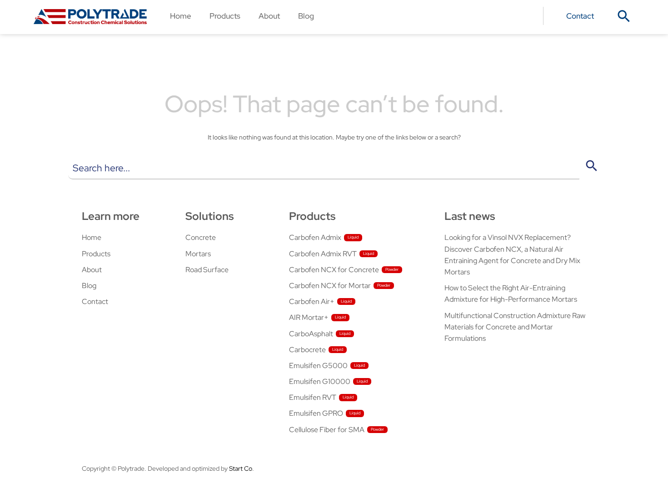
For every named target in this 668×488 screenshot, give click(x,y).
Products (224, 15)
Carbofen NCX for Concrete (334, 269)
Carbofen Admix (315, 237)
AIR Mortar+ (309, 317)
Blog (306, 15)
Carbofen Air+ (311, 301)
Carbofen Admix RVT (323, 254)
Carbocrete (307, 349)
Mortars (198, 254)
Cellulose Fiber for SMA (326, 429)
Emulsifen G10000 (319, 381)
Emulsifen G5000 (318, 365)
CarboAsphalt (311, 334)
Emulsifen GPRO (316, 413)
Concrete (200, 237)
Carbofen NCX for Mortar (330, 285)
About (269, 15)
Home (180, 15)
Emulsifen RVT (312, 397)
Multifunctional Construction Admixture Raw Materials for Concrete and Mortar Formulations (514, 327)
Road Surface (207, 269)
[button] (623, 16)
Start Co (240, 468)
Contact (580, 15)
